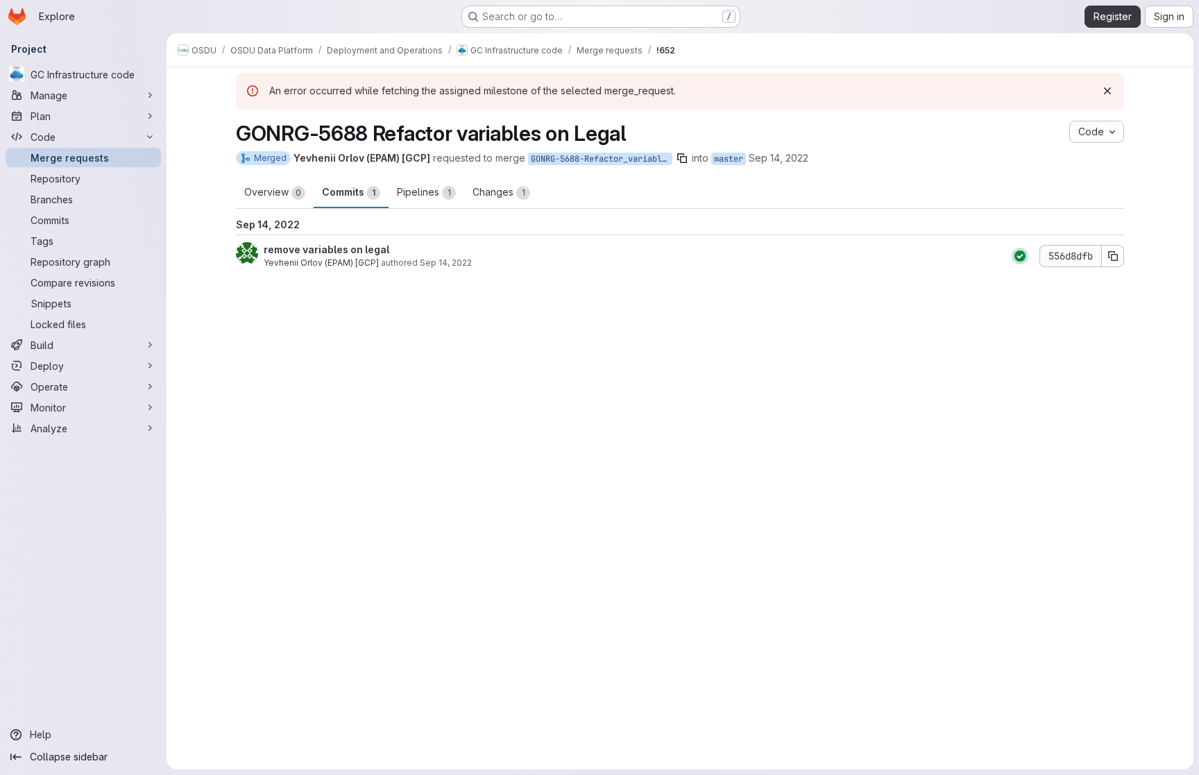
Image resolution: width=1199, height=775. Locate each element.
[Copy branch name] (682, 158)
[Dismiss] (1107, 91)
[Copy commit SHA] (1113, 256)
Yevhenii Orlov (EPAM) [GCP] (321, 262)
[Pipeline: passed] (1020, 256)
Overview (272, 192)
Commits (348, 192)
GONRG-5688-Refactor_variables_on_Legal (601, 158)
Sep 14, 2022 (778, 158)
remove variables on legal (326, 249)
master (728, 158)
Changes (499, 192)
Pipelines (424, 192)
